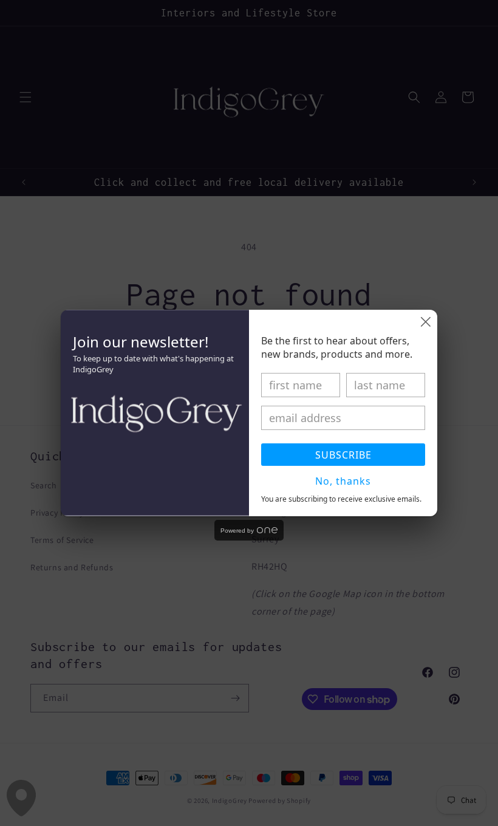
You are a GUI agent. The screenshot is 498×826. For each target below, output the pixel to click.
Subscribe (343, 455)
